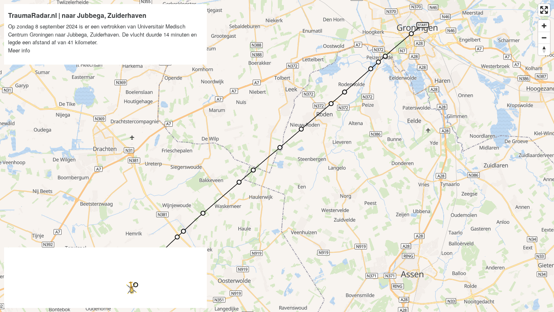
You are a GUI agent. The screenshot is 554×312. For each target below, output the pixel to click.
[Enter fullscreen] (544, 10)
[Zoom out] (544, 37)
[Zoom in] (544, 26)
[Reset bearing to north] (544, 49)
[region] (277, 156)
